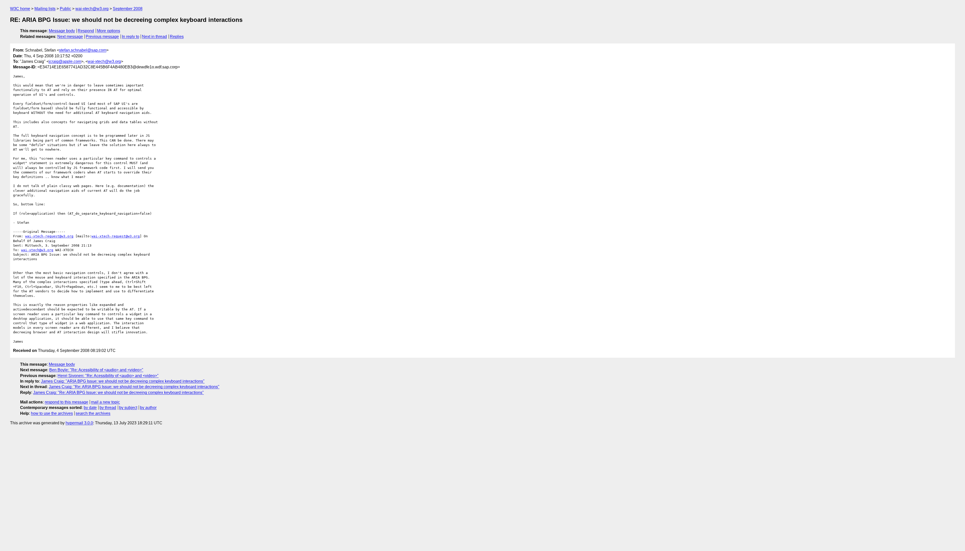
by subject (128, 407)
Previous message (102, 36)
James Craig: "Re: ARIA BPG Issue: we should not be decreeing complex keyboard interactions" (134, 387)
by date (90, 407)
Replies (177, 36)
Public (65, 9)
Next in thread (154, 36)
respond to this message (66, 402)
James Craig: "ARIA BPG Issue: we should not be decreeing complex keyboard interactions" (123, 381)
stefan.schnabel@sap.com (82, 50)
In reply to (130, 36)
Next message (70, 36)
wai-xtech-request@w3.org (49, 236)
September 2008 (127, 9)
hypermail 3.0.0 (79, 423)
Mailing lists (45, 9)
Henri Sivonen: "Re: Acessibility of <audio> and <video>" (108, 376)
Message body (62, 31)
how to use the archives (52, 413)
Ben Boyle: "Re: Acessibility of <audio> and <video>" (96, 370)
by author (148, 407)
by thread (108, 407)
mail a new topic (105, 402)
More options (108, 31)
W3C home (20, 9)
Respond (86, 31)
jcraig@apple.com (65, 61)
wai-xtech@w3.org (92, 9)
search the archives (93, 413)
